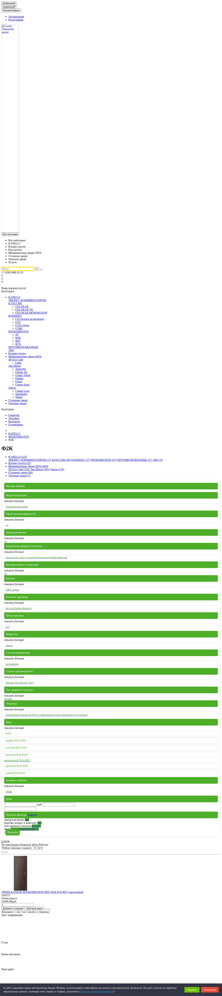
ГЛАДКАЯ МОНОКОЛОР (31, 312)
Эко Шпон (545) (39, 469)
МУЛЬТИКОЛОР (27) (103, 460)
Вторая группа (17, 353)
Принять (192, 989)
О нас (4, 942)
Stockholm (21, 394)
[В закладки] (46, 909)
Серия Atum (22, 384)
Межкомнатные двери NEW (25, 356)
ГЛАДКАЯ (21, 306)
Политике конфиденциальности (96, 991)
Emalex (19, 378)
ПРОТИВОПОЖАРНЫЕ (23, 347)
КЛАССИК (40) (61, 460)
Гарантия (13, 415)
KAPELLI (14, 297)
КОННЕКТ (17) (80, 460)
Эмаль (12, 387)
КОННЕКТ (15, 315)
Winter (19, 397)
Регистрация (15, 19)
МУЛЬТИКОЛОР (18, 331)
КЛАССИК (15, 303)
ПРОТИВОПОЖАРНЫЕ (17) (134, 460)
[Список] (6, 852)
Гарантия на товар (19, 920)
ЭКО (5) (158, 460)
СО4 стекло (22, 325)
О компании (15, 424)
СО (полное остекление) (29, 319)
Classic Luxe (22, 390)
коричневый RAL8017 (25, 829)
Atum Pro (20, 369)
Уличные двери (17, 403)
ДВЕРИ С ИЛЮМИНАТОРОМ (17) (29, 460)
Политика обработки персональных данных (34, 927)
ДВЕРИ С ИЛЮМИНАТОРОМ (27, 300)
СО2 (18, 322)
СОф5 (18, 328)
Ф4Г (17, 340)
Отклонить (210, 989)
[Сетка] (2, 852)
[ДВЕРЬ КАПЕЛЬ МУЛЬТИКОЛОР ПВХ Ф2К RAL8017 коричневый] (20, 889)
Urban (18, 381)
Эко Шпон (14, 365)
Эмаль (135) (57, 469)
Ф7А (18, 344)
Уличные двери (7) (19, 475)
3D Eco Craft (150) (19, 469)
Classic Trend (22, 375)
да (27, 819)
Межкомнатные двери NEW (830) (28, 466)
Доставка (13, 418)
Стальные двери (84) (20, 472)
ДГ (17, 334)
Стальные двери (18, 400)
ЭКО (11, 350)
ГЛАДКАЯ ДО (24, 309)
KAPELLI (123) (17, 456)
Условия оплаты (17, 936)
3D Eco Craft (15, 359)
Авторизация (16, 16)
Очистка (32, 814)
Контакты (14, 421)
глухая (36, 825)
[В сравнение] (49, 909)
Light (18, 362)
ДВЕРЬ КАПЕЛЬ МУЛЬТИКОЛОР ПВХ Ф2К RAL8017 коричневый (42, 892)
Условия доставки (18, 933)
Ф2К (18, 337)
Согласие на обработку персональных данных (35, 930)
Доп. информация (12, 915)
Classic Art (21, 372)
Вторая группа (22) (19, 463)
